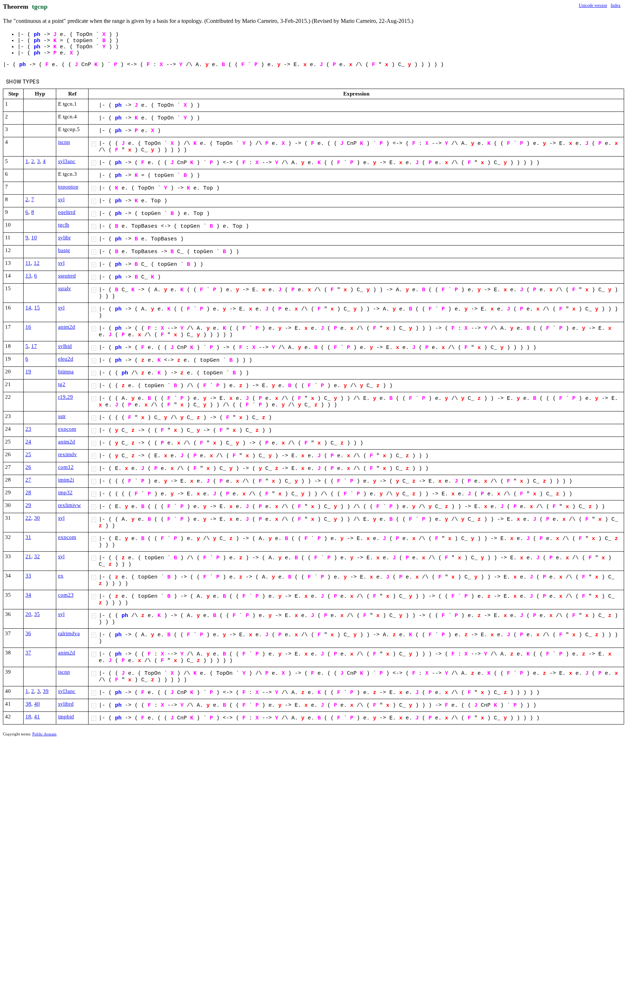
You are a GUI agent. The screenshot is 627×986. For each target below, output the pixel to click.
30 (37, 518)
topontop (68, 187)
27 (28, 480)
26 (28, 467)
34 (28, 595)
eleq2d (65, 359)
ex (60, 576)
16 (28, 327)
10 (34, 237)
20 (28, 614)
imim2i (66, 480)
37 (28, 653)
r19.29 (65, 397)
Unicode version (593, 5)
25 (28, 454)
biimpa (66, 371)
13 (28, 276)
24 (28, 442)
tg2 (61, 384)
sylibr (64, 237)
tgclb (63, 225)
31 (28, 537)
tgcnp (40, 6)
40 (37, 704)
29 (28, 505)
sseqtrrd (67, 276)
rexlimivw (69, 505)
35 (37, 614)
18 (28, 716)
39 (46, 691)
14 (28, 308)
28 (28, 492)
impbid (66, 716)
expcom (67, 429)
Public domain (44, 734)
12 (37, 263)
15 (37, 308)
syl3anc (66, 161)
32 (37, 556)
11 (28, 263)
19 (28, 371)
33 (28, 576)
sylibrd (66, 704)
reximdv (67, 454)
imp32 (65, 492)
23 (28, 429)
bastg (64, 250)
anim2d (66, 327)
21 (28, 556)
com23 (66, 595)
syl (61, 199)
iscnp (64, 142)
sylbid (65, 346)
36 (28, 633)
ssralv (64, 288)
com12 (66, 467)
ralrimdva (69, 633)
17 (34, 346)
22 (28, 518)
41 (37, 716)
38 (28, 704)
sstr (62, 416)
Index (615, 5)
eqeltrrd (66, 212)
